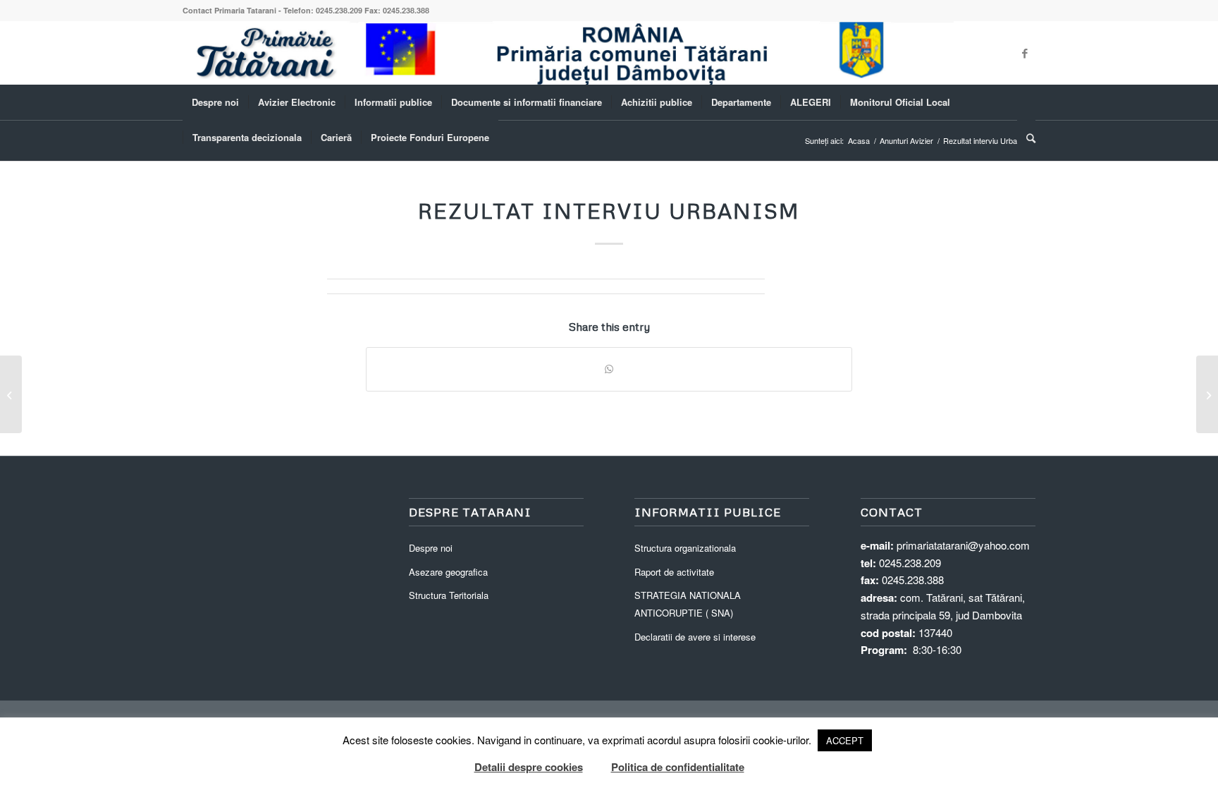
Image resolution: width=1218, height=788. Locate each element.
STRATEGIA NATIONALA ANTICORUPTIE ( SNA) (687, 603)
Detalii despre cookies (528, 767)
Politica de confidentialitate (677, 767)
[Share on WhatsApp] (609, 369)
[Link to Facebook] (1024, 52)
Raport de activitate (674, 571)
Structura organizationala (685, 547)
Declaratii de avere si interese (695, 636)
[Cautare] (1026, 137)
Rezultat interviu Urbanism (609, 211)
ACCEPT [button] (844, 740)
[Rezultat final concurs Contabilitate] (11, 394)
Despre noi (431, 547)
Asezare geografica (448, 571)
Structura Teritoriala (448, 595)
